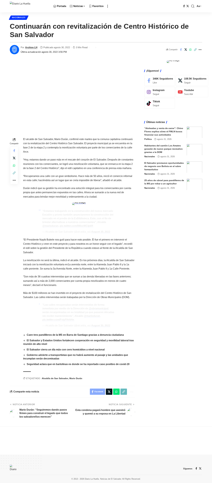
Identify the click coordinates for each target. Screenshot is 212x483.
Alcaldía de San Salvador (55, 378)
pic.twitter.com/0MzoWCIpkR (76, 226)
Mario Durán (75, 378)
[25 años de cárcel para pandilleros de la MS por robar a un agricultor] (194, 184)
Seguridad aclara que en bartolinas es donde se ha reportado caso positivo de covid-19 (78, 364)
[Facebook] (184, 6)
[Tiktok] (159, 103)
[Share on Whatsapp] (190, 49)
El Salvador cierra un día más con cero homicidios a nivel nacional (66, 349)
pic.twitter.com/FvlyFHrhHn (58, 319)
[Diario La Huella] (29, 6)
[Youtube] (192, 92)
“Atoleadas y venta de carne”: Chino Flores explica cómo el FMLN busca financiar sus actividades (163, 131)
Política (148, 139)
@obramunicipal (98, 308)
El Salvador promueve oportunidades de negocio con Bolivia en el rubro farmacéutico (164, 166)
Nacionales (18, 17)
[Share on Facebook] (181, 49)
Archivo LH (31, 47)
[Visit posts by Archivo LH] (14, 49)
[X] (188, 6)
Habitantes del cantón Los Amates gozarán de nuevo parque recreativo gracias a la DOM (163, 148)
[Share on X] (185, 49)
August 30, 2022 (100, 231)
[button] (107, 6)
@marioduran (50, 226)
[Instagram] (159, 92)
